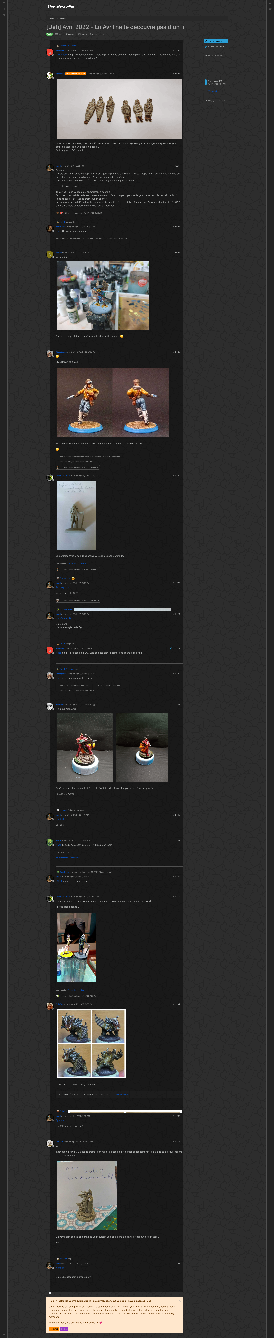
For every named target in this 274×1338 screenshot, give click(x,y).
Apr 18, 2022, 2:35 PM (85, 352)
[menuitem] (270, 3)
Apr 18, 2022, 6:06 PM (79, 583)
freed (58, 166)
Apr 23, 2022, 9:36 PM (82, 1004)
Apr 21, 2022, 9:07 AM (80, 840)
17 (181, 996)
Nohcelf (59, 1142)
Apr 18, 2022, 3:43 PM (89, 476)
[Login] (270, 3)
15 (181, 343)
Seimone (60, 50)
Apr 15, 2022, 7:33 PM (105, 74)
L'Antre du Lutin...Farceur (78, 563)
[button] (3, 15)
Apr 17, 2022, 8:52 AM (79, 166)
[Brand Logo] (61, 6)
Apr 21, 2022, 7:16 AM (79, 815)
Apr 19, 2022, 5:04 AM (86, 674)
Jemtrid (59, 704)
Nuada (59, 252)
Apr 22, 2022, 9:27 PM (89, 897)
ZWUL (58, 840)
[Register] (270, 9)
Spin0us (59, 1004)
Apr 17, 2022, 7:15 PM (80, 252)
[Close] (179, 1301)
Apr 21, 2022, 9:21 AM (79, 877)
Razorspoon (61, 352)
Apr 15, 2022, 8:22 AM (83, 50)
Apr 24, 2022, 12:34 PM (82, 1142)
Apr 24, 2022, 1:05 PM (79, 1263)
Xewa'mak (61, 227)
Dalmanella (64, 45)
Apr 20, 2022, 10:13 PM (82, 704)
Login (64, 1329)
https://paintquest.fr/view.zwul (68, 857)
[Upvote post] (176, 65)
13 (181, 157)
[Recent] (3, 9)
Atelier (49, 34)
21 (181, 467)
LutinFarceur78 (63, 476)
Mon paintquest (122, 1094)
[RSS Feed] (103, 34)
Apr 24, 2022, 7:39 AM (80, 1116)
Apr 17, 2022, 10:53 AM (85, 227)
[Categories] (3, 3)
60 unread (212, 91)
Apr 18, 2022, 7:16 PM (82, 648)
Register (54, 1329)
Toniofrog (60, 74)
